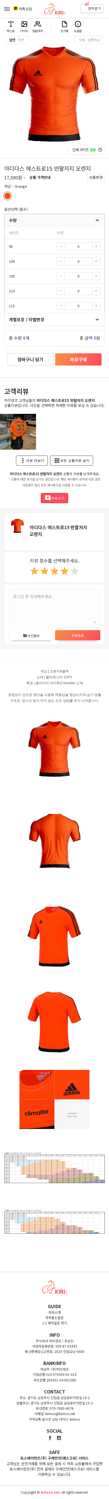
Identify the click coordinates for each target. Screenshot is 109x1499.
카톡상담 (25, 8)
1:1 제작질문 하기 (54, 1322)
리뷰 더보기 (32, 460)
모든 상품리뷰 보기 (71, 460)
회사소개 (54, 1312)
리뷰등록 (78, 635)
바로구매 (78, 359)
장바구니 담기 (30, 359)
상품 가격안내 (40, 177)
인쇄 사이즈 (84, 149)
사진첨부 (31, 635)
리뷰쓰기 (54, 498)
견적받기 (94, 8)
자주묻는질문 (54, 1317)
